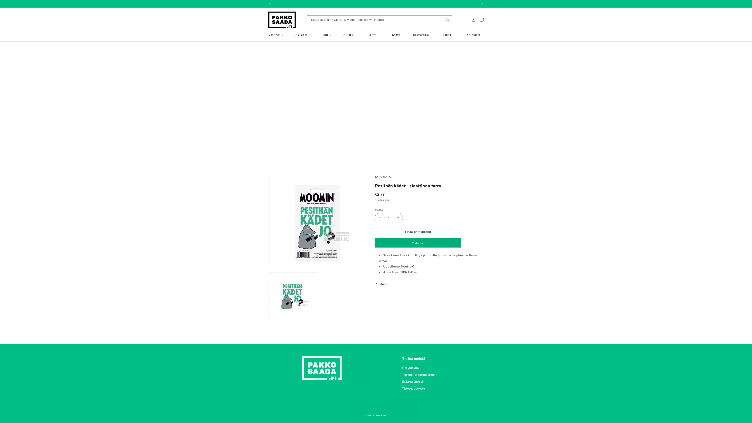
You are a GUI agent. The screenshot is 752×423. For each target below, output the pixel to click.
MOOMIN (383, 177)
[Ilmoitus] (482, 3)
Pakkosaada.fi (380, 415)
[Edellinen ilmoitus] (269, 3)
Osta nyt (418, 243)
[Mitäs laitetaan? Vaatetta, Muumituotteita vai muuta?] (448, 20)
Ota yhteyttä (410, 368)
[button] (275, 35)
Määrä (379, 209)
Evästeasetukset (412, 381)
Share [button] (383, 284)
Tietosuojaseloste (413, 388)
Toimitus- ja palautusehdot (419, 374)
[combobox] (379, 20)
